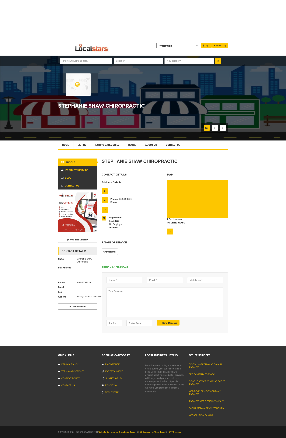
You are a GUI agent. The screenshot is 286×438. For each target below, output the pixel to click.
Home (65, 144)
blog (68, 177)
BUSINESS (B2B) (113, 378)
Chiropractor (109, 251)
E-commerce (112, 364)
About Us (151, 144)
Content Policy (70, 378)
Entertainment (114, 371)
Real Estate (112, 392)
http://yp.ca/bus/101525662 (89, 296)
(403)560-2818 (125, 198)
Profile (70, 162)
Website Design (128, 432)
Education (111, 385)
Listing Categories (107, 144)
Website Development (109, 432)
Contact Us (173, 144)
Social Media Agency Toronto (206, 408)
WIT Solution (175, 432)
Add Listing (220, 45)
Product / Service (76, 170)
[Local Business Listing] (92, 51)
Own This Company (79, 239)
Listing (82, 144)
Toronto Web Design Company (206, 401)
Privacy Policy (69, 364)
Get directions (175, 219)
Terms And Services (72, 371)
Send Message (169, 322)
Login (207, 45)
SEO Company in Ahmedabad (151, 432)
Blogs (132, 144)
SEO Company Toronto (202, 374)
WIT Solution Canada (201, 415)
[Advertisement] (143, 21)
